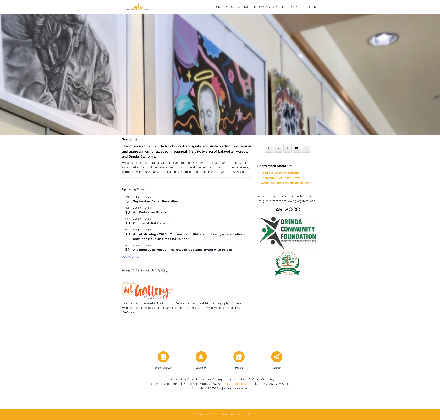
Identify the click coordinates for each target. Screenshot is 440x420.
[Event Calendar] (163, 356)
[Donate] (239, 356)
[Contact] (276, 356)
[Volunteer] (201, 356)
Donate (239, 368)
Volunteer (201, 368)
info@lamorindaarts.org (239, 383)
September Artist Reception (155, 201)
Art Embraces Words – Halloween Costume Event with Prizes (182, 249)
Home (218, 7)
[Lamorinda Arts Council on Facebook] (269, 148)
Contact (277, 368)
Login (312, 7)
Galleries (280, 7)
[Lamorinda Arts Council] (137, 7)
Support (297, 7)
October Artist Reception (153, 223)
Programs (262, 7)
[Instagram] (278, 148)
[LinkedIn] (306, 148)
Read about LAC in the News (280, 178)
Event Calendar (163, 368)
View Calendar (130, 257)
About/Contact (238, 7)
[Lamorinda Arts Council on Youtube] (297, 148)
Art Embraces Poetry (150, 212)
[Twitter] (287, 148)
